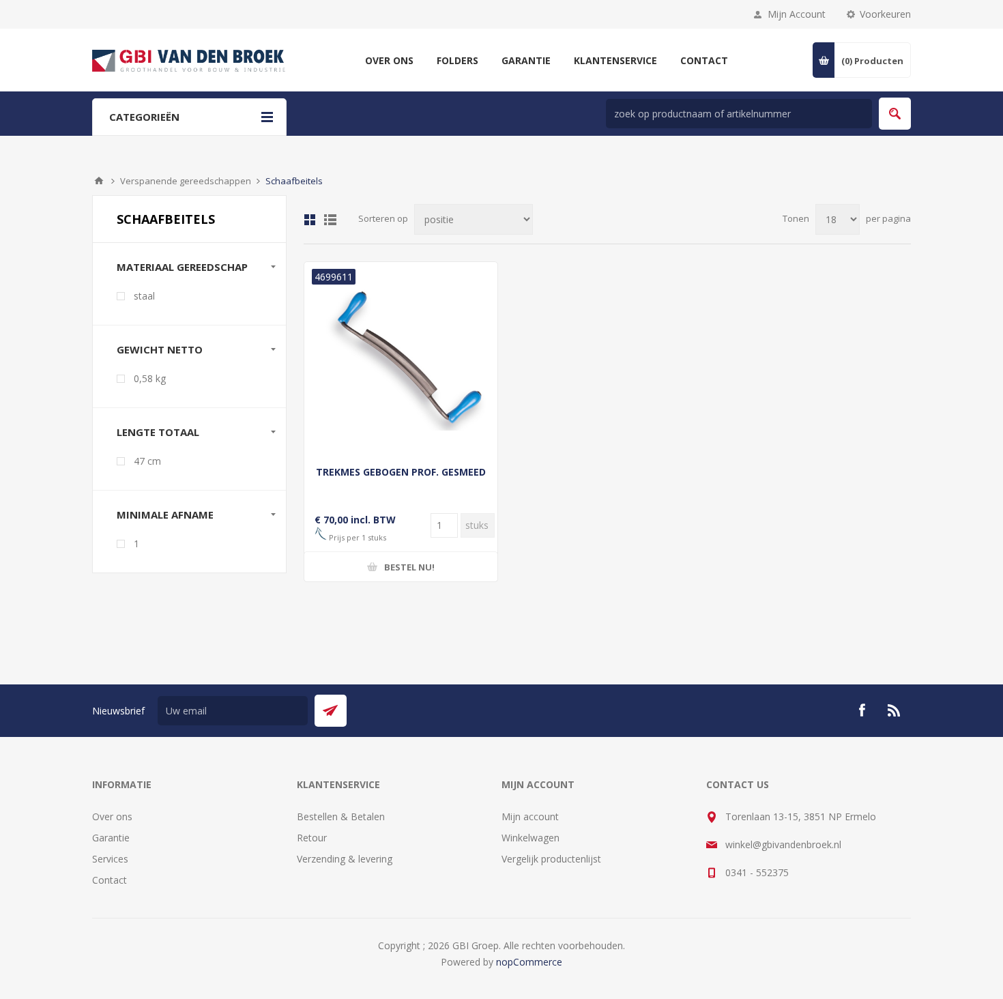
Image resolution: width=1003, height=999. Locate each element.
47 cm (147, 460)
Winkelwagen (530, 837)
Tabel (310, 219)
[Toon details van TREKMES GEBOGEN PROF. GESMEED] (400, 358)
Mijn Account (797, 14)
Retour (312, 837)
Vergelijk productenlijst (551, 858)
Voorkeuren (885, 14)
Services (110, 858)
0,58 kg (150, 378)
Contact (109, 879)
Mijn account (530, 816)
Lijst (330, 219)
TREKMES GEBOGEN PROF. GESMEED (401, 471)
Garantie (111, 837)
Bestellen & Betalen (341, 816)
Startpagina (99, 181)
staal (144, 295)
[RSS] (894, 710)
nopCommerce (529, 961)
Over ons (112, 816)
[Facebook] (862, 710)
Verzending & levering (344, 858)
